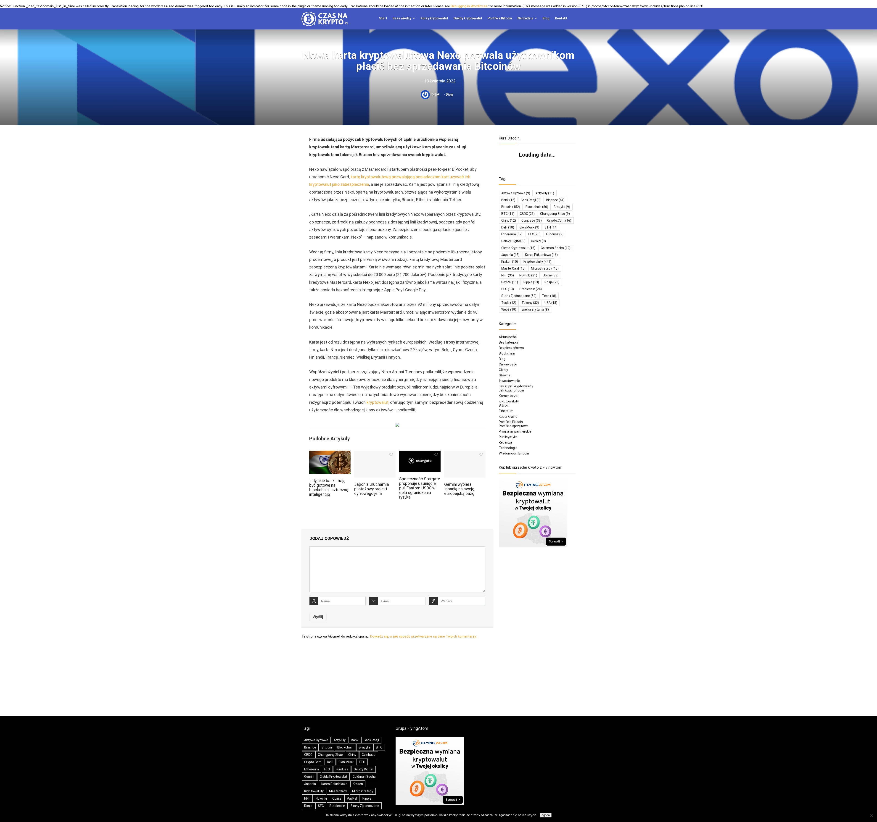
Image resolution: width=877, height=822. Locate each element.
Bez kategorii (508, 342)
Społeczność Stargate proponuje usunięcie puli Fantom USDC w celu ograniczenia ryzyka (419, 488)
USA (550, 303)
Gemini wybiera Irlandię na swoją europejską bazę (459, 489)
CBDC (527, 213)
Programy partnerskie (515, 431)
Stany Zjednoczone (518, 296)
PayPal (509, 282)
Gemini (538, 241)
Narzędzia (525, 18)
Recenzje (505, 442)
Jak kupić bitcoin (511, 390)
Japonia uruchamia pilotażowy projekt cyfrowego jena (371, 489)
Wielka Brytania (535, 309)
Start (383, 18)
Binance (555, 200)
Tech (549, 296)
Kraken (509, 261)
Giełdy (503, 370)
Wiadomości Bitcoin (514, 453)
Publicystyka (508, 437)
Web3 (508, 309)
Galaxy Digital (513, 241)
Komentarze (508, 396)
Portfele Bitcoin (500, 18)
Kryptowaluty (509, 401)
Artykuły (545, 193)
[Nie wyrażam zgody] (871, 815)
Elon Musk (529, 227)
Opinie (550, 275)
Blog (545, 18)
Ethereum (512, 234)
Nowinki (528, 275)
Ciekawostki (508, 364)
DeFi (507, 227)
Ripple (531, 282)
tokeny (530, 303)
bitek (435, 94)
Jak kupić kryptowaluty (516, 386)
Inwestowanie (509, 381)
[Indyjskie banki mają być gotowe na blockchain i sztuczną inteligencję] (330, 454)
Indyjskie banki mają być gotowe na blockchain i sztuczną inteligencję (328, 487)
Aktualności (508, 337)
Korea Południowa (541, 255)
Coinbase (531, 220)
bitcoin (510, 207)
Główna (504, 375)
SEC (507, 289)
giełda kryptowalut (518, 248)
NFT (507, 275)
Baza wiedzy (402, 18)
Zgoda (546, 815)
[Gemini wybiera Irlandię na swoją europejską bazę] (465, 454)
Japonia (510, 255)
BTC (507, 213)
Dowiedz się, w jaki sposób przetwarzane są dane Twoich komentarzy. (423, 636)
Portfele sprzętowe (513, 426)
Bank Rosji (531, 200)
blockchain (537, 207)
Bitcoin (504, 405)
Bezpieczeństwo (511, 348)
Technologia (508, 448)
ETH (551, 227)
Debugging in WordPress (469, 6)
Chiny (508, 220)
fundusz (554, 234)
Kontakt (561, 18)
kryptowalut (377, 402)
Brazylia (562, 207)
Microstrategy (545, 268)
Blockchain (507, 353)
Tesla (508, 303)
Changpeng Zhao (555, 213)
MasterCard (513, 268)
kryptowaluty (537, 261)
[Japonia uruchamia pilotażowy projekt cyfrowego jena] (375, 454)
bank (508, 200)
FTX (534, 234)
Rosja (551, 282)
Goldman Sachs (556, 248)
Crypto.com (559, 220)
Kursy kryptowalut (434, 18)
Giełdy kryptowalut (468, 18)
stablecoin (530, 289)
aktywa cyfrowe (515, 193)
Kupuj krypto (508, 416)
